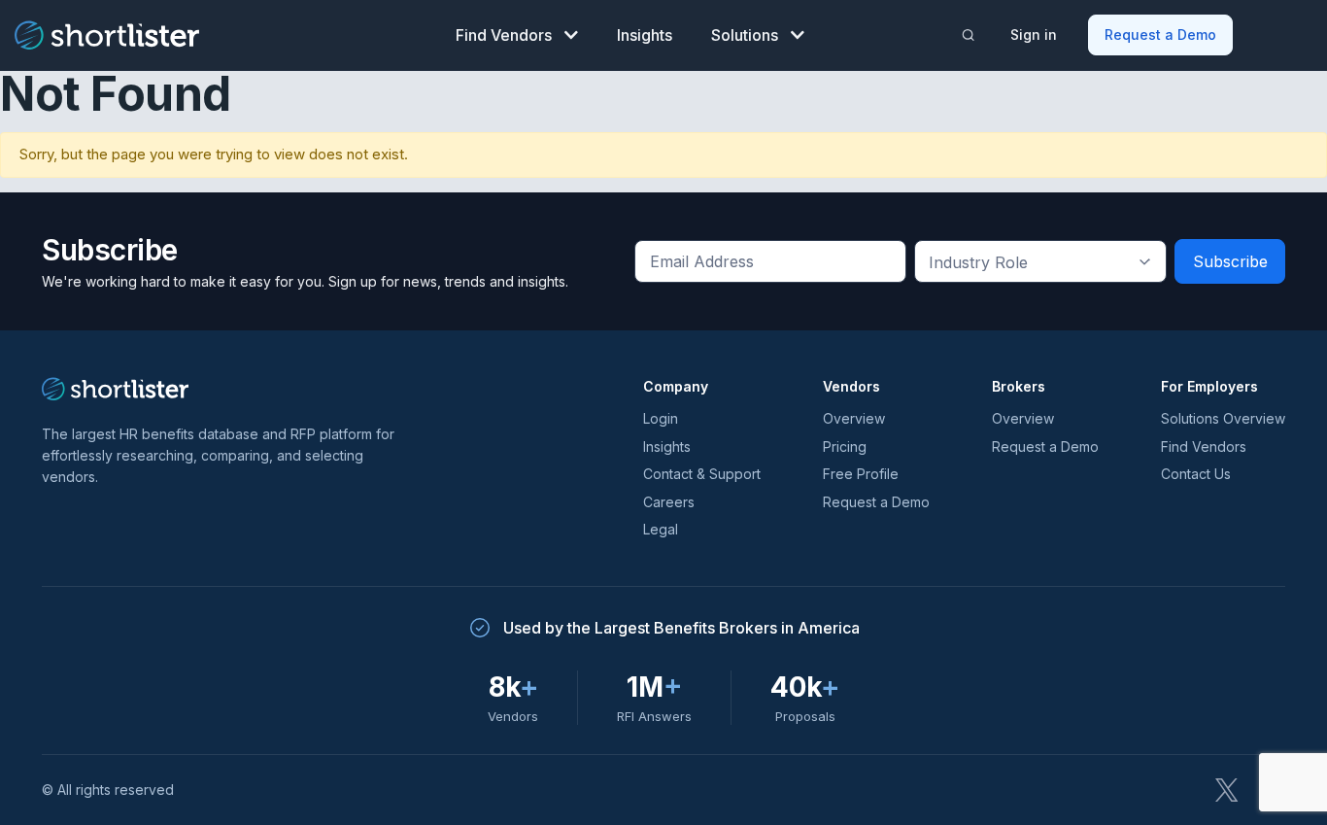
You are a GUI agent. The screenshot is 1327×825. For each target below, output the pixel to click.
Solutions (744, 35)
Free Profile (861, 473)
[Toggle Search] (967, 35)
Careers (669, 502)
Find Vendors (504, 35)
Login (660, 418)
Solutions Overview (1223, 418)
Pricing (845, 446)
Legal (660, 529)
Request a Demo (1160, 34)
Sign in (1033, 34)
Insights (644, 35)
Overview (854, 418)
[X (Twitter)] (1227, 790)
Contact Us (1196, 473)
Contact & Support (702, 473)
